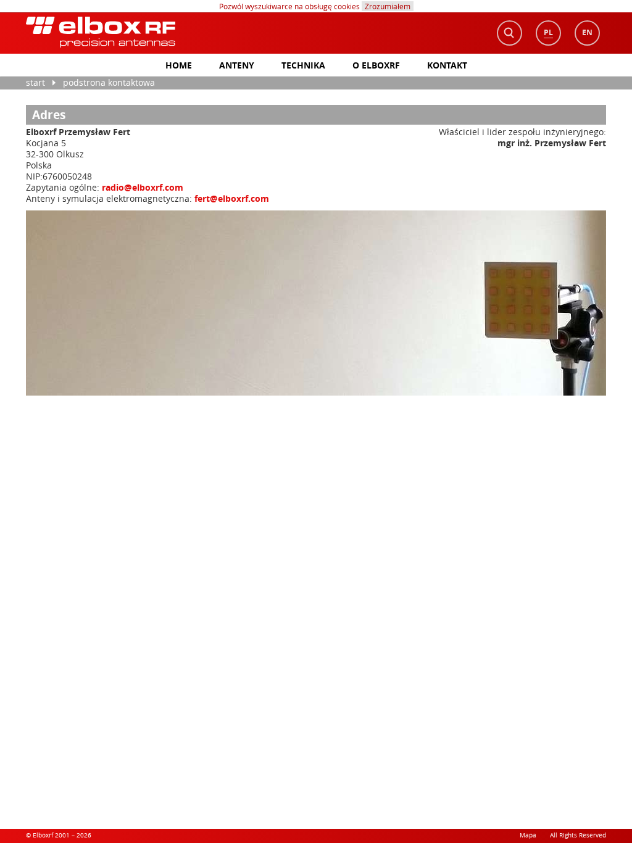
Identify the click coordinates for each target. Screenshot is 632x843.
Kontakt (447, 65)
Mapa (528, 835)
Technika (303, 65)
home (178, 65)
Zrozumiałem (387, 6)
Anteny (236, 65)
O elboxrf (376, 65)
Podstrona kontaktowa (109, 82)
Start (35, 82)
